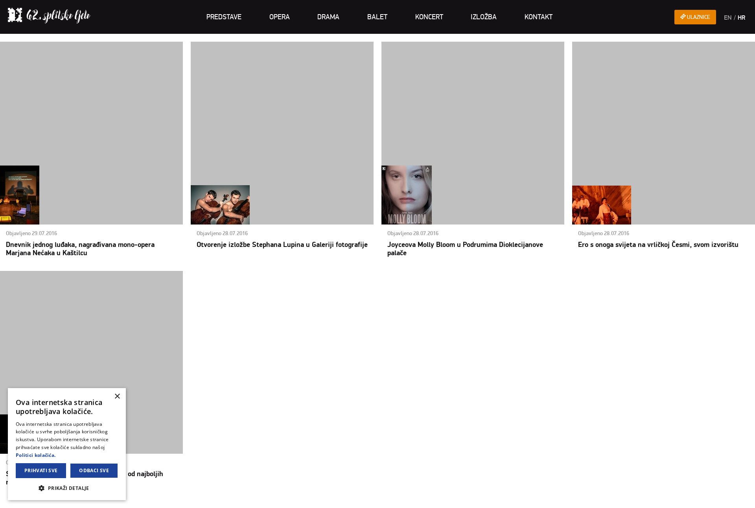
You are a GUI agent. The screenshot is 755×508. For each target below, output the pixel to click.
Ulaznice (698, 17)
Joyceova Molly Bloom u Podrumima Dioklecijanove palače (465, 249)
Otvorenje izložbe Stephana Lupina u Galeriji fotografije (282, 244)
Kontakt (538, 17)
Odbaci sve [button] (94, 470)
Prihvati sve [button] (41, 470)
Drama (328, 17)
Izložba (484, 17)
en (728, 18)
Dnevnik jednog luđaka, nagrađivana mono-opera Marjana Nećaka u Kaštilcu (80, 249)
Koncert (429, 17)
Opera (279, 17)
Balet (377, 17)
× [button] (117, 396)
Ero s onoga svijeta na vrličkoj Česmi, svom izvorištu (658, 244)
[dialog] (67, 444)
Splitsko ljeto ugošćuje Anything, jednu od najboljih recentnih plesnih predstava (91, 381)
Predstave (223, 17)
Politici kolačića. (35, 455)
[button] (67, 487)
